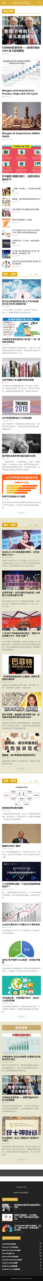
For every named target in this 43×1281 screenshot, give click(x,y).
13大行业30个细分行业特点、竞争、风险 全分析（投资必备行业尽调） (27, 1227)
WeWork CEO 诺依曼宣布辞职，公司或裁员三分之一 (20, 553)
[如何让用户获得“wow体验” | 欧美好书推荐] (21, 947)
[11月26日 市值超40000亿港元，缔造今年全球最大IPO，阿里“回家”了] (21, 621)
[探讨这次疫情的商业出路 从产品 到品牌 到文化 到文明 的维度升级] (21, 289)
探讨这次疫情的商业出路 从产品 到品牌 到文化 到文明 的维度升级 (20, 302)
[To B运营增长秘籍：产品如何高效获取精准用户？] (21, 871)
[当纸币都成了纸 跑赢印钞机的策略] (6, 212)
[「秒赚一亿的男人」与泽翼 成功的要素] (6, 191)
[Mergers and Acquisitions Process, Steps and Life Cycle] (21, 73)
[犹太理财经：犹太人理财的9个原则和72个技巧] (21, 1125)
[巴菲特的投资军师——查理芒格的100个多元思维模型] (21, 30)
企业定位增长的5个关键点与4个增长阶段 (21, 924)
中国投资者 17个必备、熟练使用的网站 (25, 241)
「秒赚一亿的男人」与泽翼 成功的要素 (26, 189)
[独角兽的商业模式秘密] (21, 795)
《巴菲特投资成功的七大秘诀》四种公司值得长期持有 (21, 678)
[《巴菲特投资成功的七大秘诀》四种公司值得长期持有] (21, 664)
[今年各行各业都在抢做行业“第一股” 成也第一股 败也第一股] (6, 254)
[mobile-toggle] (3, 3)
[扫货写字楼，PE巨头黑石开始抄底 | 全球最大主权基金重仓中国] (21, 580)
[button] (40, 3)
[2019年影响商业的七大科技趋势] (21, 405)
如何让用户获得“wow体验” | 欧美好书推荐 (21, 961)
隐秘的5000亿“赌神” (11, 845)
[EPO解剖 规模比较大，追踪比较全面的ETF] (21, 159)
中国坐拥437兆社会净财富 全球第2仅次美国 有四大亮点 (21, 1058)
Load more (21, 513)
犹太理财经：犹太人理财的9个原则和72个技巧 (20, 1139)
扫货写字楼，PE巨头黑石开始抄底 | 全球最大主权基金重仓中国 (21, 594)
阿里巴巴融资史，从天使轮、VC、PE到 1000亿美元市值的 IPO (26, 1217)
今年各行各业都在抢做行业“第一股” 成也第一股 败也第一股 (26, 252)
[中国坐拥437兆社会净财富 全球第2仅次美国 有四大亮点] (21, 1044)
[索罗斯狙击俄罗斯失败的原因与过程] (21, 443)
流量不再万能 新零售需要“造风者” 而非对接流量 (26, 262)
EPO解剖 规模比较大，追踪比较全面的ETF (21, 177)
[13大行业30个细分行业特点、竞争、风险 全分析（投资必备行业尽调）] (7, 1228)
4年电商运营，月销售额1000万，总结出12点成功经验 (20, 999)
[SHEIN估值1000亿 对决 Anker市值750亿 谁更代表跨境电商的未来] (6, 233)
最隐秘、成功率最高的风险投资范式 (26, 199)
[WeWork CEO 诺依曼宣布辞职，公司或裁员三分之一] (21, 539)
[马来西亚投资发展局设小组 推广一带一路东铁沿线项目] (21, 327)
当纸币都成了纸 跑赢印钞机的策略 (25, 209)
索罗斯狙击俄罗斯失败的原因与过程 (18, 455)
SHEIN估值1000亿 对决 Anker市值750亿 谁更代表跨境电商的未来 (25, 231)
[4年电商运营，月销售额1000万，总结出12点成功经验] (21, 985)
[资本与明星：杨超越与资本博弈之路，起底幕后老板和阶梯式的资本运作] (21, 702)
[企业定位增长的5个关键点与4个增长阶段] (21, 912)
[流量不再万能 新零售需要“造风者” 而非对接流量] (6, 264)
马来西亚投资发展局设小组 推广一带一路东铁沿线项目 (21, 340)
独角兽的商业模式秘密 (12, 807)
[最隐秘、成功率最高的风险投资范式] (6, 202)
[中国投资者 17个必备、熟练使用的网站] (6, 243)
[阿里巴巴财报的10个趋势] (6, 223)
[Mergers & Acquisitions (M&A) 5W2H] (21, 116)
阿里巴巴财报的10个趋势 (22, 220)
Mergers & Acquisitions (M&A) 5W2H (21, 134)
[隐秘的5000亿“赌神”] (21, 833)
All (30, 274)
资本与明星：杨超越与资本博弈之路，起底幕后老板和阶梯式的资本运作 (21, 715)
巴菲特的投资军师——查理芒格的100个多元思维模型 (21, 49)
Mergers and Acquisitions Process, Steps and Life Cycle (20, 92)
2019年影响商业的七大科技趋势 (17, 417)
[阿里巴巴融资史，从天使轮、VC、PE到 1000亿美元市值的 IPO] (7, 1217)
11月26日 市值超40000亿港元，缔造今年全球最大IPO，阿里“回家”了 (21, 634)
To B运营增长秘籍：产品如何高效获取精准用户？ (21, 885)
